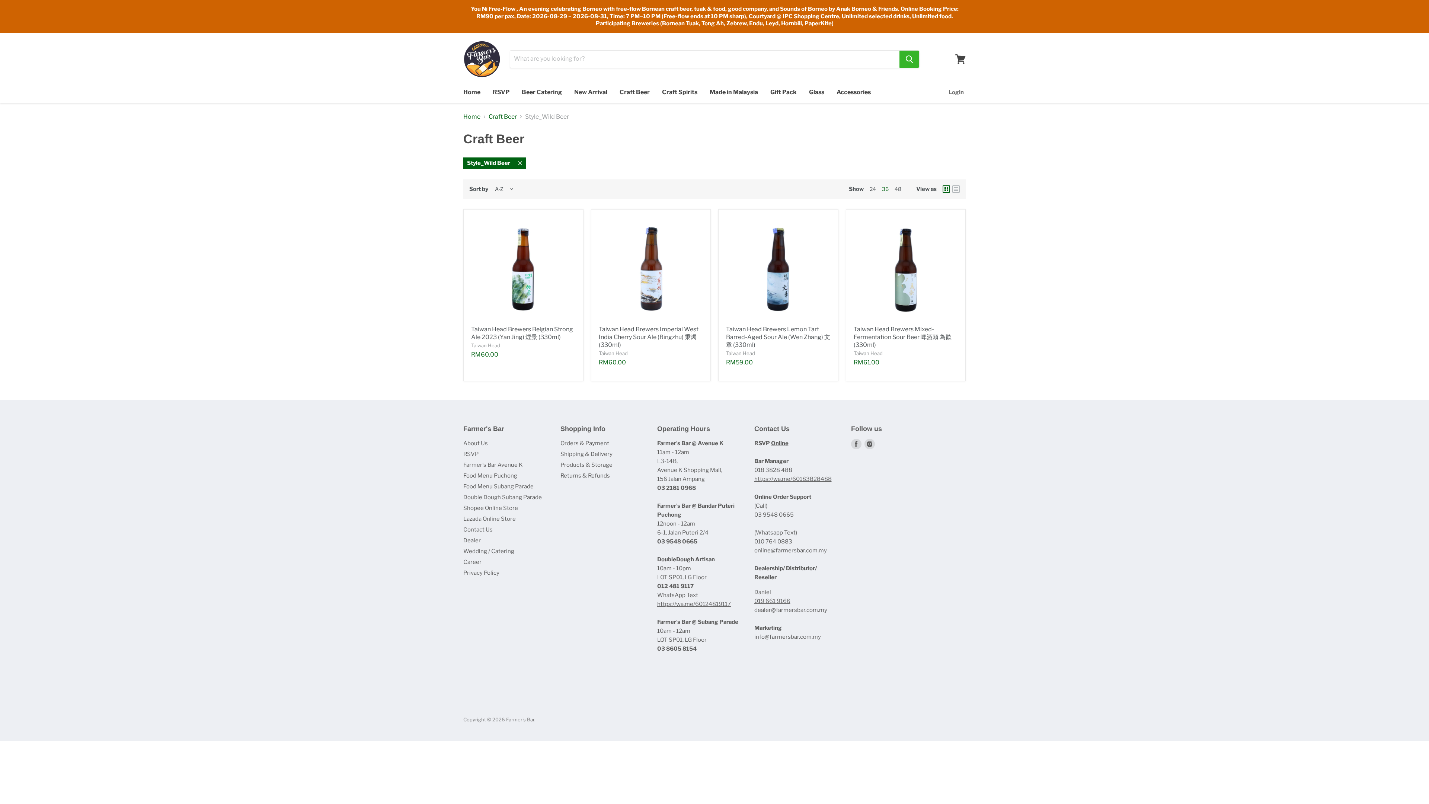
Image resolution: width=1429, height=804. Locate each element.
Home (471, 92)
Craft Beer (635, 92)
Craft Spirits (679, 92)
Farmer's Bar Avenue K (493, 465)
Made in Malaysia (734, 92)
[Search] (909, 59)
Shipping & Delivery (586, 454)
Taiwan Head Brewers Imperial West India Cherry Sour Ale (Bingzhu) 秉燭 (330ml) (648, 337)
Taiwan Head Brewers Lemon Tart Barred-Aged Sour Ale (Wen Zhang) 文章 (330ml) (778, 337)
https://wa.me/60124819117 (694, 604)
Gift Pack (783, 92)
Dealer (472, 540)
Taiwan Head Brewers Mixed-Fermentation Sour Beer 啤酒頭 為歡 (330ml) (903, 337)
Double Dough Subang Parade (502, 497)
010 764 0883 (773, 541)
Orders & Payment (584, 443)
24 (873, 189)
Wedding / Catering (488, 551)
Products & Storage (586, 465)
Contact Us (478, 529)
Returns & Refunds (585, 475)
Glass (816, 92)
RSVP (501, 92)
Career (472, 562)
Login (956, 92)
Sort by (478, 189)
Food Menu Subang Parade (498, 486)
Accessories (854, 92)
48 (898, 189)
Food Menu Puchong (490, 475)
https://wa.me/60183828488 (793, 479)
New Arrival (590, 92)
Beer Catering (542, 92)
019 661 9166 (772, 601)
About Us (475, 443)
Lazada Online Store (489, 519)
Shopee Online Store (490, 508)
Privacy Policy (481, 573)
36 (885, 189)
